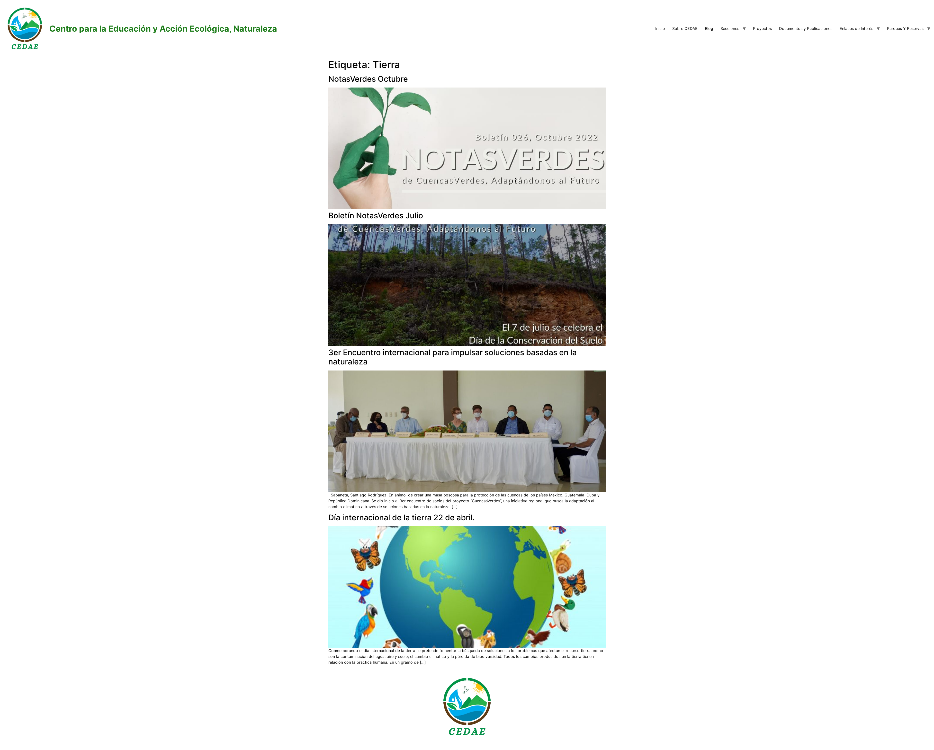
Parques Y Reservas (905, 28)
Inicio (660, 28)
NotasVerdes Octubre (368, 79)
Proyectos (762, 28)
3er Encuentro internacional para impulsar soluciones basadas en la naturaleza (452, 357)
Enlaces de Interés (856, 28)
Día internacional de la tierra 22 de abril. (401, 517)
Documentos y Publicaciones (805, 28)
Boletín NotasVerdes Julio (375, 215)
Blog (709, 28)
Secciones (729, 28)
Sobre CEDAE (685, 28)
